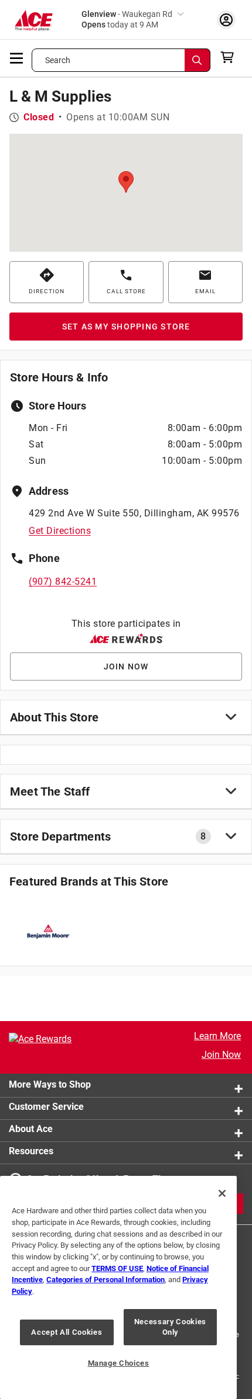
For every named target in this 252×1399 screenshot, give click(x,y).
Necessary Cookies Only (170, 1326)
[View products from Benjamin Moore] (48, 931)
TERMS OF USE (117, 1268)
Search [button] (58, 60)
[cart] (230, 57)
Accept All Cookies (66, 1332)
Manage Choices (118, 1363)
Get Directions (60, 530)
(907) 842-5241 (63, 581)
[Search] (197, 60)
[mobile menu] (17, 57)
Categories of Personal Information (105, 1279)
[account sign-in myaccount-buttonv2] (226, 19)
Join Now (221, 1054)
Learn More (217, 1036)
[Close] (222, 1193)
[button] (126, 181)
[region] (118, 1287)
